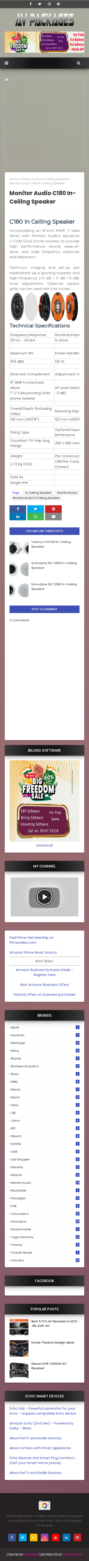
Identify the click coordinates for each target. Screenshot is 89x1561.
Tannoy (45, 1245)
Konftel (44, 1144)
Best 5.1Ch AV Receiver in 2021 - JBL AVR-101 (55, 1323)
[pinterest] (58, 4)
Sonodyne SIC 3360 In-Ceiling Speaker (54, 565)
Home (13, 179)
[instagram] (49, 4)
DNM (45, 1082)
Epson (45, 1097)
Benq (45, 1051)
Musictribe (44, 1190)
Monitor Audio (67, 493)
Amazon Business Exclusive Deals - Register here (44, 972)
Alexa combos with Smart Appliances (40, 1448)
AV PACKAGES (72, 1555)
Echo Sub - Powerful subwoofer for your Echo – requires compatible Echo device (42, 1411)
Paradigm (45, 1198)
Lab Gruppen (45, 1159)
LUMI (45, 1152)
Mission (45, 1175)
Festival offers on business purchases (44, 994)
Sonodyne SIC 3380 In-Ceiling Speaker (54, 586)
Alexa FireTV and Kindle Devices (35, 1438)
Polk (45, 1206)
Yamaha (45, 1260)
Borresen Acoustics (45, 1066)
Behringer (45, 1043)
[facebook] (30, 4)
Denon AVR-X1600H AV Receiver (48, 1366)
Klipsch (45, 1136)
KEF (45, 1128)
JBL (45, 1113)
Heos (44, 1105)
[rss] (33, 1537)
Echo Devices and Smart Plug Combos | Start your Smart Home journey (42, 1460)
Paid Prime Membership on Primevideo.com (31, 940)
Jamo (45, 1121)
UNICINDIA (31, 1555)
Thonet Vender (44, 1253)
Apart (44, 1027)
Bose (44, 1074)
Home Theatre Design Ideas (52, 1342)
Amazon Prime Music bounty (33, 952)
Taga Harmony (45, 1237)
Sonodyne (45, 1222)
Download (44, 845)
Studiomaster (44, 1229)
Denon (44, 1089)
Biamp (44, 1058)
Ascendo (44, 1035)
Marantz (45, 1167)
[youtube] (55, 1537)
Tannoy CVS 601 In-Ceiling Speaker (51, 544)
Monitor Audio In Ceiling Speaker (44, 179)
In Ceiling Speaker (38, 493)
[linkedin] (66, 1537)
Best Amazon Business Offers (44, 984)
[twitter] (40, 4)
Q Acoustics (45, 1214)
